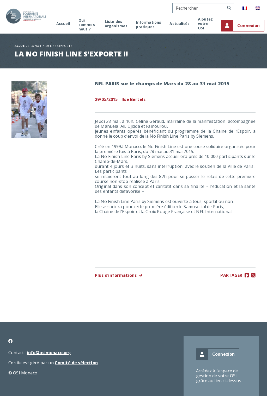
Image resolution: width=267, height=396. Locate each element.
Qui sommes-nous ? (87, 24)
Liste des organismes (116, 24)
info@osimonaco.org (49, 352)
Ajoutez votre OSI (205, 23)
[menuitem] (245, 8)
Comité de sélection (76, 363)
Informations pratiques (148, 24)
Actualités (179, 24)
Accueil (63, 24)
